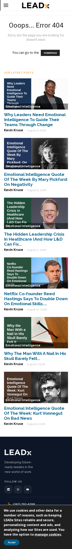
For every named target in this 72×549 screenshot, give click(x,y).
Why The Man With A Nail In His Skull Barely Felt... (35, 356)
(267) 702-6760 (24, 504)
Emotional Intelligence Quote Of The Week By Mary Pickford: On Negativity (36, 179)
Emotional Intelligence (23, 106)
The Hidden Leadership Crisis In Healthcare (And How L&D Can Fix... (34, 239)
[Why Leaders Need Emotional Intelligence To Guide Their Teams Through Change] (36, 94)
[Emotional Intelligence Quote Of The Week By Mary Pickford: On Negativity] (36, 153)
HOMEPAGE (50, 52)
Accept (11, 542)
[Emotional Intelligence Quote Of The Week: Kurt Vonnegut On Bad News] (36, 387)
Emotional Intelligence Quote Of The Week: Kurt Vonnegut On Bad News (34, 413)
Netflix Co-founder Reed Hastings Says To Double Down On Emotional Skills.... (36, 298)
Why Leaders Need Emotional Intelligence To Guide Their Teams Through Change (34, 119)
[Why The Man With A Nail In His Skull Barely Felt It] (36, 332)
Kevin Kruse (13, 130)
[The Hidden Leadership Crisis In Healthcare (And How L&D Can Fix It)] (36, 213)
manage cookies (48, 534)
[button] (8, 489)
